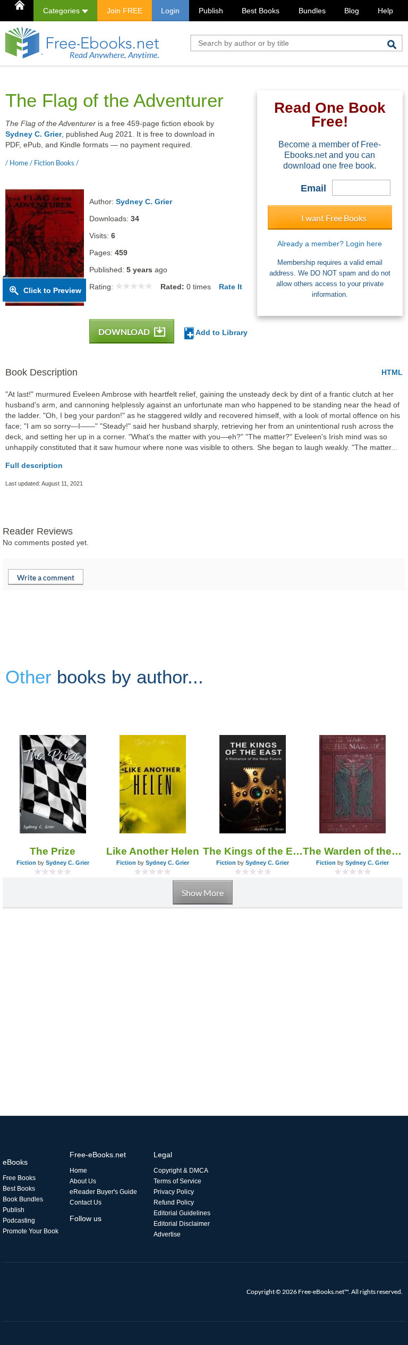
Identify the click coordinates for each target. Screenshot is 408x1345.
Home (78, 1170)
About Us (83, 1181)
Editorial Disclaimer (182, 1223)
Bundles (312, 10)
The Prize (52, 851)
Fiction (26, 862)
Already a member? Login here (329, 243)
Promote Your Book (30, 1231)
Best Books (260, 10)
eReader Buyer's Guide (103, 1192)
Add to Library (221, 332)
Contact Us (85, 1202)
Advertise (167, 1234)
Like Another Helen (152, 851)
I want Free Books (334, 218)
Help (385, 10)
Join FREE (124, 10)
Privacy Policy (174, 1192)
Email (313, 188)
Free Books (19, 1178)
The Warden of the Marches (353, 851)
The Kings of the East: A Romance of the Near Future (253, 851)
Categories (62, 10)
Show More (203, 893)
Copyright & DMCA (181, 1170)
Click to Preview (52, 290)
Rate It (230, 286)
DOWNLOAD (124, 332)
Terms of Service (177, 1181)
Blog (351, 10)
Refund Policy (174, 1202)
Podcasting (19, 1220)
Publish (211, 10)
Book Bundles (23, 1199)
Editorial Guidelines (182, 1213)
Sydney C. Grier (33, 134)
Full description (34, 465)
